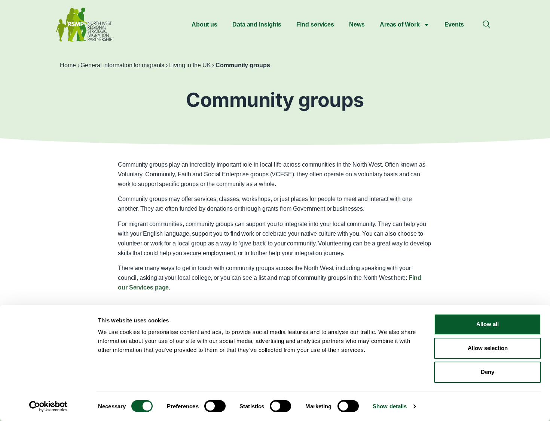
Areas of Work (400, 24)
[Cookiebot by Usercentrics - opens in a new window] (48, 406)
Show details (390, 406)
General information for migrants (122, 65)
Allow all (487, 324)
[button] (486, 24)
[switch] (215, 406)
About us (204, 24)
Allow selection (488, 348)
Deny (487, 372)
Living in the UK (190, 65)
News (357, 24)
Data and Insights (256, 24)
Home (68, 65)
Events (454, 24)
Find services (315, 24)
